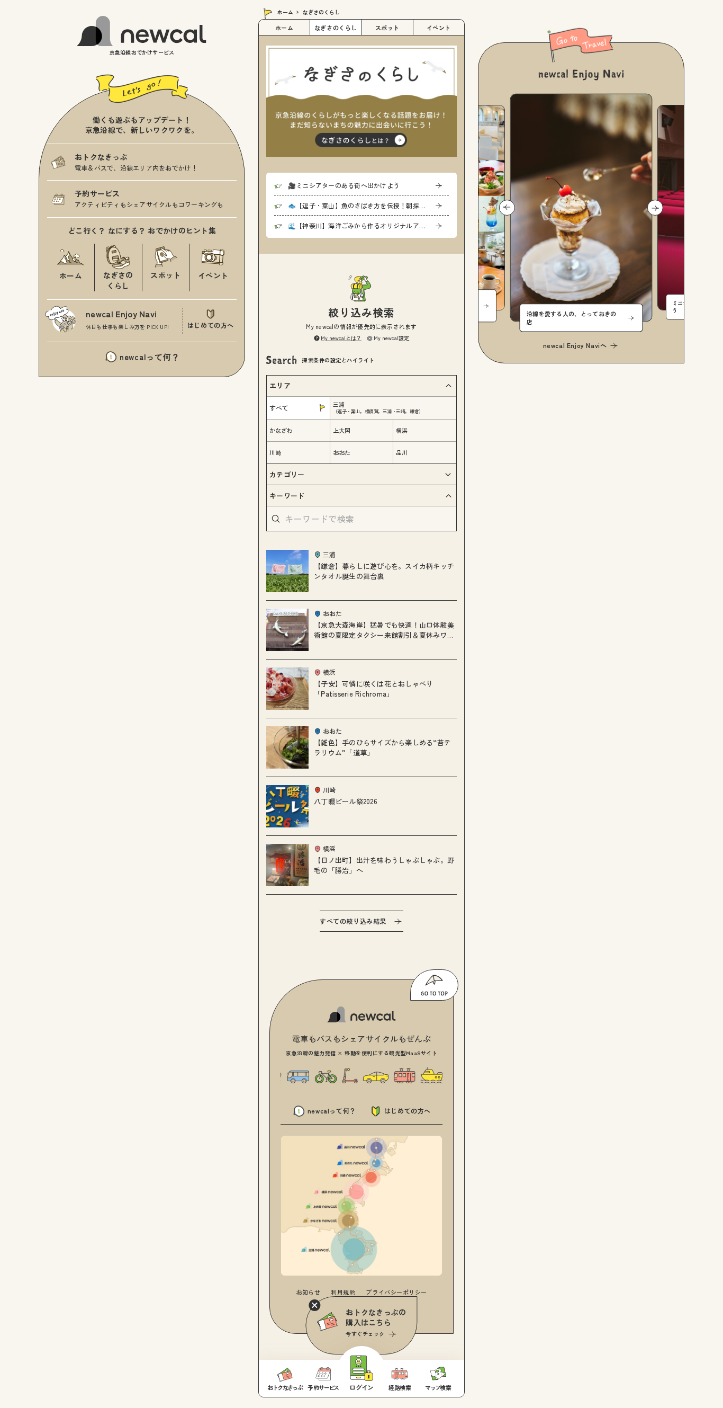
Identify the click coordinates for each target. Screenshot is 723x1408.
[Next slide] (655, 208)
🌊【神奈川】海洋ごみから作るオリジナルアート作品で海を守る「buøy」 (368, 225)
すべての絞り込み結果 (353, 920)
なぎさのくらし (335, 27)
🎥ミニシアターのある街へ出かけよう (344, 185)
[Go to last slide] (507, 208)
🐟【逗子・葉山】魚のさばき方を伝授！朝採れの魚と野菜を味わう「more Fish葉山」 (368, 205)
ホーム (285, 12)
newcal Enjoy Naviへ (575, 345)
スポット (387, 27)
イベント (439, 27)
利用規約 (343, 1292)
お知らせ (308, 1292)
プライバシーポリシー (396, 1292)
